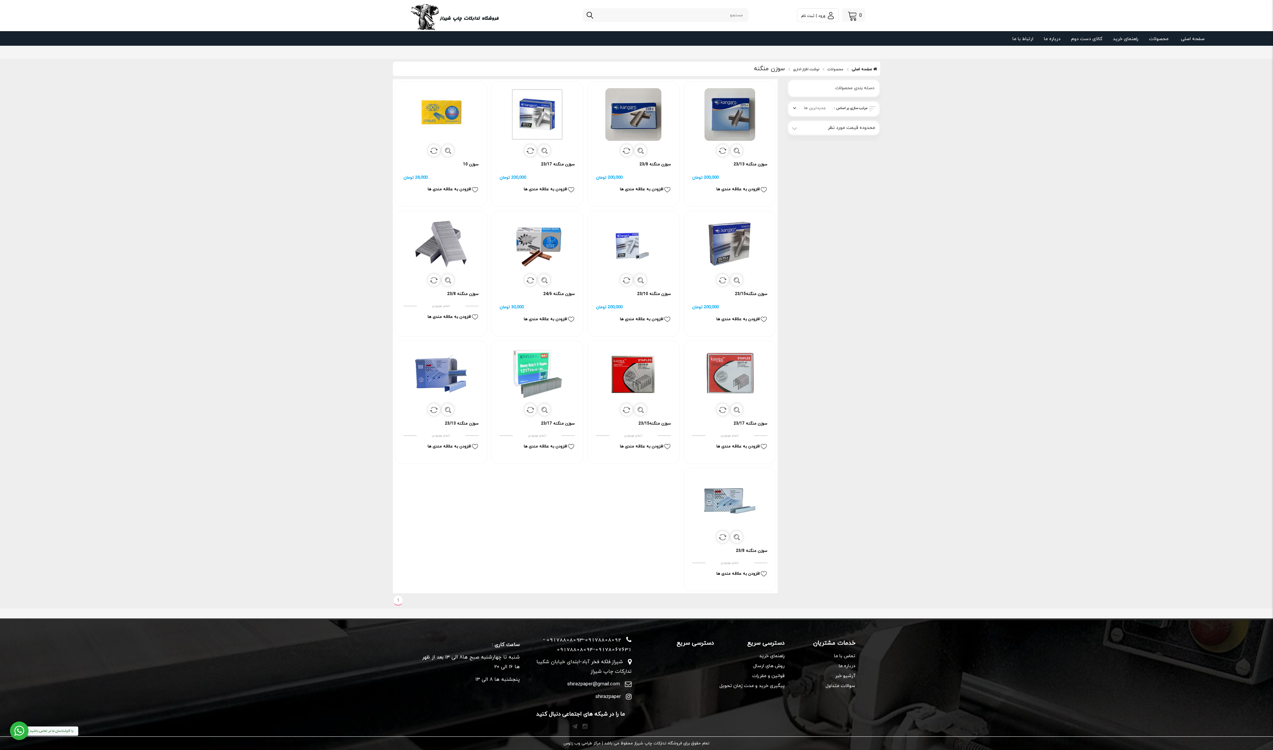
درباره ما (1052, 39)
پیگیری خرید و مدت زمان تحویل (752, 686)
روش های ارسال (769, 666)
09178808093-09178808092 (583, 639)
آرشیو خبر (845, 676)
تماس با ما (844, 656)
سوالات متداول (840, 686)
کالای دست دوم (1086, 39)
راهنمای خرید (1125, 39)
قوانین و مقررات (768, 676)
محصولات (1159, 39)
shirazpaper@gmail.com (593, 684)
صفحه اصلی (1193, 39)
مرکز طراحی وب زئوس (582, 743)
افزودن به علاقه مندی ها (738, 189)
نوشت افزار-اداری (806, 69)
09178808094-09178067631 (594, 649)
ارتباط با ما (1022, 39)
